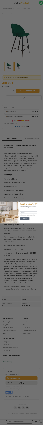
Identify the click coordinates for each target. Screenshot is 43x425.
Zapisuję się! (25, 218)
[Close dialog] (41, 202)
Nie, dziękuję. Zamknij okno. (25, 221)
